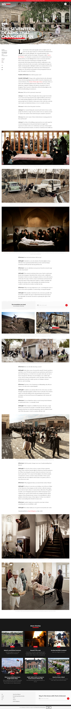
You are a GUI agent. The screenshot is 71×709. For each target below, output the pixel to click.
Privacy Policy (43, 707)
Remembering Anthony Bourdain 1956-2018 (35, 0)
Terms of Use (37, 707)
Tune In (14, 699)
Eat (2, 694)
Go (2, 699)
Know (3, 697)
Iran (2, 26)
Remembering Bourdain (18, 696)
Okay (49, 707)
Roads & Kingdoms (32, 511)
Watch (14, 697)
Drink (3, 696)
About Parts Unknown (16, 694)
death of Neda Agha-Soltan (35, 81)
